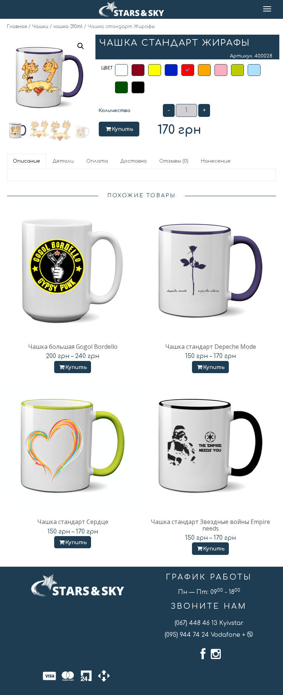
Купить (122, 129)
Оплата (97, 161)
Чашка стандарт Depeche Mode (210, 347)
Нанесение (216, 161)
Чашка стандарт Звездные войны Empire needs (210, 525)
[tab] (27, 161)
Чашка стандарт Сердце (72, 522)
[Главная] (131, 9)
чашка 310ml (68, 26)
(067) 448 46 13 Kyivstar (209, 623)
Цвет (107, 68)
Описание (26, 161)
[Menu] (267, 9)
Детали (63, 161)
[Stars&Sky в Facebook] (203, 654)
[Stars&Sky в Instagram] (216, 654)
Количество (114, 110)
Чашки (40, 26)
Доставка (133, 161)
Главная (17, 26)
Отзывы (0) (173, 161)
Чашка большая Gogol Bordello (73, 347)
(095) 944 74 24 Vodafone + (206, 635)
